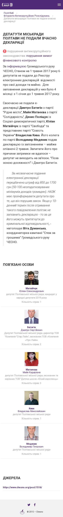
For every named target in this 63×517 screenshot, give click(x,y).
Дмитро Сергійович (31, 328)
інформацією (16, 66)
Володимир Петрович (31, 445)
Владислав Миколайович (31, 410)
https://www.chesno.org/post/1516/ (22, 487)
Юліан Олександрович (31, 290)
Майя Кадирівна (31, 371)
